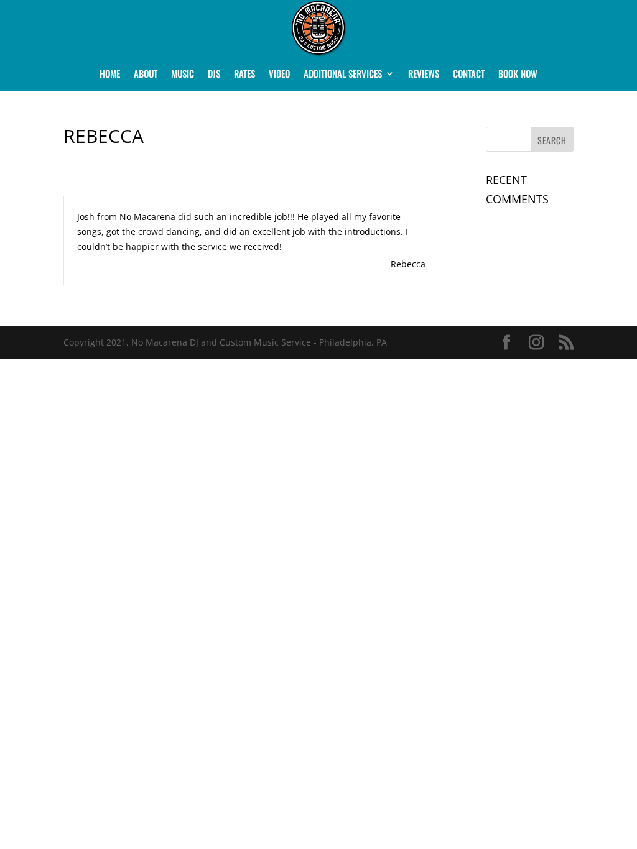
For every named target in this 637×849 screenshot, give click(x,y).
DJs (214, 74)
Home (110, 74)
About (145, 74)
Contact (469, 74)
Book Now (517, 74)
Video (279, 74)
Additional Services (343, 74)
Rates (244, 74)
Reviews (423, 74)
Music (182, 74)
